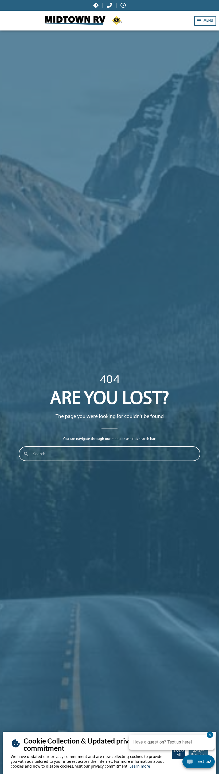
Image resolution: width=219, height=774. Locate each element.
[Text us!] (198, 763)
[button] (205, 21)
